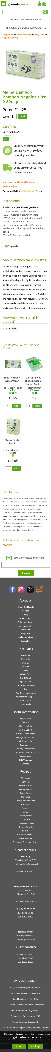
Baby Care (39, 34)
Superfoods (25, 704)
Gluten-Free (25, 666)
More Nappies (10, 186)
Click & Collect (25, 729)
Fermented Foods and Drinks (25, 842)
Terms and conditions (25, 752)
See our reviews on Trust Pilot (25, 19)
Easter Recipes (25, 838)
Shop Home (8, 34)
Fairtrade (25, 659)
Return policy (25, 745)
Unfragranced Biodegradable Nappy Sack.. (33, 380)
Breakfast (25, 804)
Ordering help (25, 741)
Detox (25, 812)
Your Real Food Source (25, 693)
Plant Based (25, 678)
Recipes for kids (26, 827)
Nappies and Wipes (11, 37)
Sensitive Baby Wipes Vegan (12, 379)
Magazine (25, 633)
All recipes (25, 778)
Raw (25, 689)
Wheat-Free (25, 674)
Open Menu (3, 3)
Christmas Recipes (25, 834)
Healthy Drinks (25, 815)
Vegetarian (25, 655)
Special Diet (25, 681)
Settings (35, 1046)
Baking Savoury (25, 789)
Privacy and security (25, 748)
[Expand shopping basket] (44, 3)
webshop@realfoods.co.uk (26, 864)
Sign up (26, 572)
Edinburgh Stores (25, 622)
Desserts (26, 808)
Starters (25, 781)
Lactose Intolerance (25, 685)
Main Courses (25, 785)
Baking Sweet (25, 793)
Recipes (25, 610)
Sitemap (25, 763)
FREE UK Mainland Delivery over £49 (25, 27)
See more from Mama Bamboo (18, 182)
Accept (19, 1046)
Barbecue (25, 796)
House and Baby (23, 34)
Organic (25, 662)
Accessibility (25, 756)
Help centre (25, 718)
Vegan (25, 670)
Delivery (25, 722)
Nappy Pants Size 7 (12, 442)
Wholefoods (25, 700)
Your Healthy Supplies (25, 696)
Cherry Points (25, 726)
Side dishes (25, 830)
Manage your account (25, 737)
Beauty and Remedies (25, 800)
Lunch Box (25, 819)
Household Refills (25, 626)
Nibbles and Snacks (25, 823)
